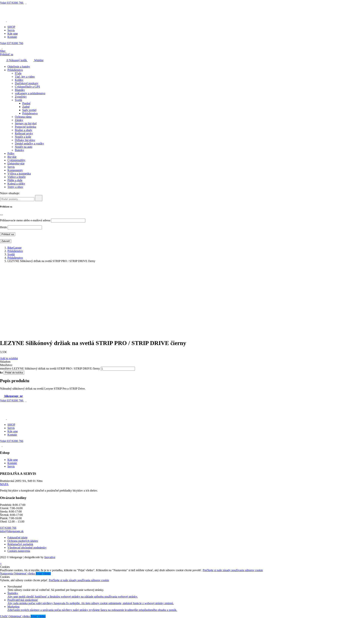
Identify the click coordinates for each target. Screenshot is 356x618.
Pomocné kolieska (25, 126)
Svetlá (18, 100)
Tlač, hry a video (25, 76)
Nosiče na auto (23, 146)
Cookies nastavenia (18, 550)
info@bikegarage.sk (12, 531)
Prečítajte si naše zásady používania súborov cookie (233, 570)
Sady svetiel (29, 110)
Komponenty (15, 170)
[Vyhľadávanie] (38, 198)
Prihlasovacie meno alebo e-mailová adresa (25, 220)
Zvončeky (21, 96)
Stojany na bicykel (26, 123)
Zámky (19, 120)
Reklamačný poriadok (20, 544)
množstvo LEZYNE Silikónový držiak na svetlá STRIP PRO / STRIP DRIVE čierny (50, 368)
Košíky (19, 80)
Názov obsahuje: (10, 193)
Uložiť (4, 616)
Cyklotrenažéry (16, 160)
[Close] (1, 214)
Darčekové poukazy (26, 83)
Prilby (10, 153)
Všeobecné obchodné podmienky (27, 547)
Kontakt (12, 36)
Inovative (49, 557)
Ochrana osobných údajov (22, 540)
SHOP (11, 26)
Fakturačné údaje (17, 537)
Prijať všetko (43, 573)
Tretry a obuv (15, 186)
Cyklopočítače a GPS (27, 86)
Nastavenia (7, 573)
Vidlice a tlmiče (16, 176)
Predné (26, 103)
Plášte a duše (14, 180)
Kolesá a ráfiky (16, 183)
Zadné (26, 106)
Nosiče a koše (23, 136)
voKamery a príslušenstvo (30, 93)
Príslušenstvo (15, 69)
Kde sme (12, 33)
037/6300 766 (12, 2)
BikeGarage (14, 247)
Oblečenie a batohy (18, 66)
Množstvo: (6, 365)
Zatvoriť (5, 241)
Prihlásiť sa (6, 54)
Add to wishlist (9, 358)
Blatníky (20, 90)
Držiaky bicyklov (25, 140)
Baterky (19, 150)
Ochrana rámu (23, 116)
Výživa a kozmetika (19, 173)
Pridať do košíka (14, 372)
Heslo (3, 227)
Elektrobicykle (15, 163)
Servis (11, 30)
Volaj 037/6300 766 (11, 43)
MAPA (4, 484)
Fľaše (18, 73)
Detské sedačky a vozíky (29, 143)
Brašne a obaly (23, 130)
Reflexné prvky (24, 133)
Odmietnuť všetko (25, 573)
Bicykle (12, 156)
